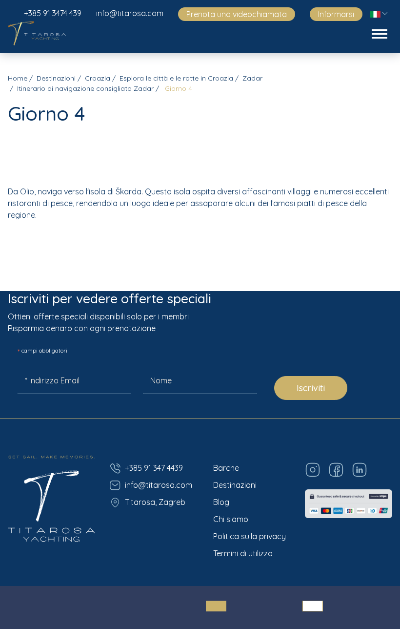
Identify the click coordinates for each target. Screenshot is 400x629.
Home (17, 78)
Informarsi (336, 14)
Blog (221, 502)
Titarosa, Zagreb (155, 502)
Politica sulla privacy (249, 536)
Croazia (97, 78)
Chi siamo (230, 519)
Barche (226, 468)
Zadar (252, 78)
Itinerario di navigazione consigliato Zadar (85, 88)
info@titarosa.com (129, 13)
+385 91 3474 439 (52, 13)
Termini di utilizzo (243, 553)
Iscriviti (311, 388)
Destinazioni (56, 78)
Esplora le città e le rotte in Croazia (176, 78)
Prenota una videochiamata (236, 14)
